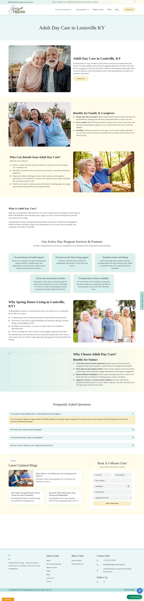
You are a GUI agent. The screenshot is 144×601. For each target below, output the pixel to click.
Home (48, 560)
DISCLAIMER (129, 590)
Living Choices (81, 10)
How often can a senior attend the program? (26, 430)
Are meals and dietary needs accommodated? (27, 437)
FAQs (109, 10)
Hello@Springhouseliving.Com (22, 2)
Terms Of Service (78, 564)
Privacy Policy (77, 560)
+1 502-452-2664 (109, 560)
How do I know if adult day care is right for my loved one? (32, 445)
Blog (117, 10)
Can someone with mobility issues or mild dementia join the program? (36, 414)
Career (48, 581)
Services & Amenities (62, 10)
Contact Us (129, 10)
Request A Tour (98, 10)
